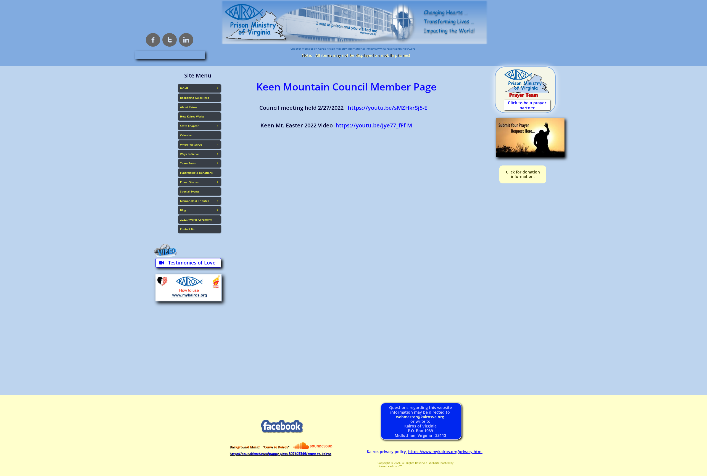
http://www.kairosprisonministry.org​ (390, 48)
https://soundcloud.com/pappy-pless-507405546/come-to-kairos (280, 453)
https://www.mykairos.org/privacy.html (445, 451)
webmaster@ (408, 416)
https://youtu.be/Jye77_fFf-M (374, 125)
